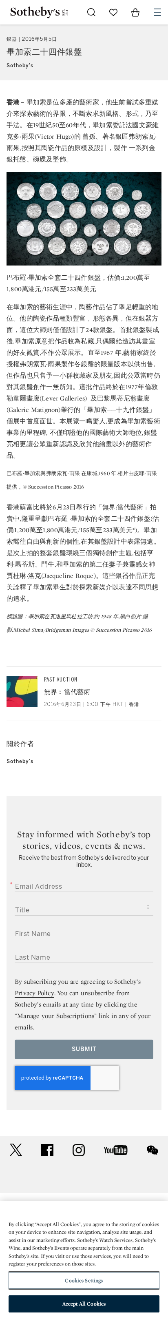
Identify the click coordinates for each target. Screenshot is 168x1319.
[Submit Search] (91, 12)
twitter (16, 1150)
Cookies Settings (84, 1280)
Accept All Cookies (84, 1303)
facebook (47, 1150)
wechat (152, 1150)
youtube (116, 1150)
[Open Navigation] (157, 12)
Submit (84, 1049)
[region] (84, 1260)
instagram (79, 1150)
